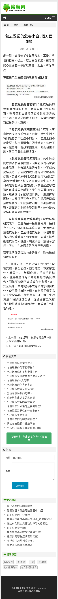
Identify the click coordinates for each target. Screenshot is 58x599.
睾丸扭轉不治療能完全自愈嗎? (24, 532)
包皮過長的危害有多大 (19, 384)
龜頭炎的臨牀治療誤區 (19, 545)
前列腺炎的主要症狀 (18, 515)
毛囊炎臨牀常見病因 (30, 346)
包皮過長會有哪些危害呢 (21, 402)
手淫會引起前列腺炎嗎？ (21, 540)
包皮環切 (42, 561)
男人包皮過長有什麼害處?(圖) (24, 428)
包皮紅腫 (21, 561)
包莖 (31, 561)
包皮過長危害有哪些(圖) (20, 389)
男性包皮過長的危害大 (19, 393)
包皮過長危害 (10, 567)
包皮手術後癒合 (29, 567)
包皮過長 (8, 561)
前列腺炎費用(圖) (17, 527)
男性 (16, 25)
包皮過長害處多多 (17, 415)
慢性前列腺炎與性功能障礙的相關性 (27, 523)
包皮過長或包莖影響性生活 (22, 371)
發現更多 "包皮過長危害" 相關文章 (29, 438)
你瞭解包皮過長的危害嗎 (21, 397)
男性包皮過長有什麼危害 (21, 423)
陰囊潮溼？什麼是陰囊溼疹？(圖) (25, 510)
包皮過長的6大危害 (18, 380)
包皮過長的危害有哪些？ (21, 367)
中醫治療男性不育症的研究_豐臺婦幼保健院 (28, 519)
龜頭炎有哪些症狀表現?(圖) (22, 536)
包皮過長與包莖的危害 (19, 363)
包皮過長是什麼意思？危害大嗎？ (26, 376)
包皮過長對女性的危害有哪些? (24, 406)
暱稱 (8, 457)
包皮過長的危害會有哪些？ (22, 419)
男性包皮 (28, 25)
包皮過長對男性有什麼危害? (23, 410)
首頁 (6, 25)
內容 (8, 471)
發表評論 (20, 485)
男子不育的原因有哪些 (19, 506)
